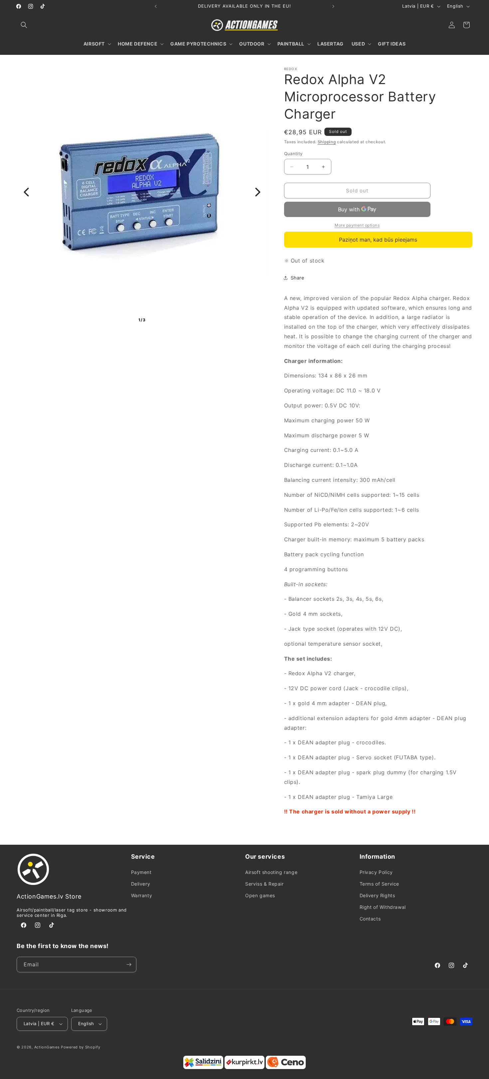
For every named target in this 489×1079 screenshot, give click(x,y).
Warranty (141, 895)
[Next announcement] (333, 6)
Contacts (370, 918)
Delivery (140, 884)
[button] (24, 25)
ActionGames (47, 1047)
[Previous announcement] (155, 6)
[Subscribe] (128, 964)
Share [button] (297, 277)
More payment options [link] (357, 225)
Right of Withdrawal (383, 907)
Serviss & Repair (264, 884)
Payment (141, 872)
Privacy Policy (376, 872)
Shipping (327, 141)
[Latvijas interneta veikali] (244, 1067)
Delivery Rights (377, 895)
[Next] (257, 192)
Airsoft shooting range (271, 872)
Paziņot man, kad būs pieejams (378, 239)
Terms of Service (380, 884)
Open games (260, 895)
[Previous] (26, 192)
